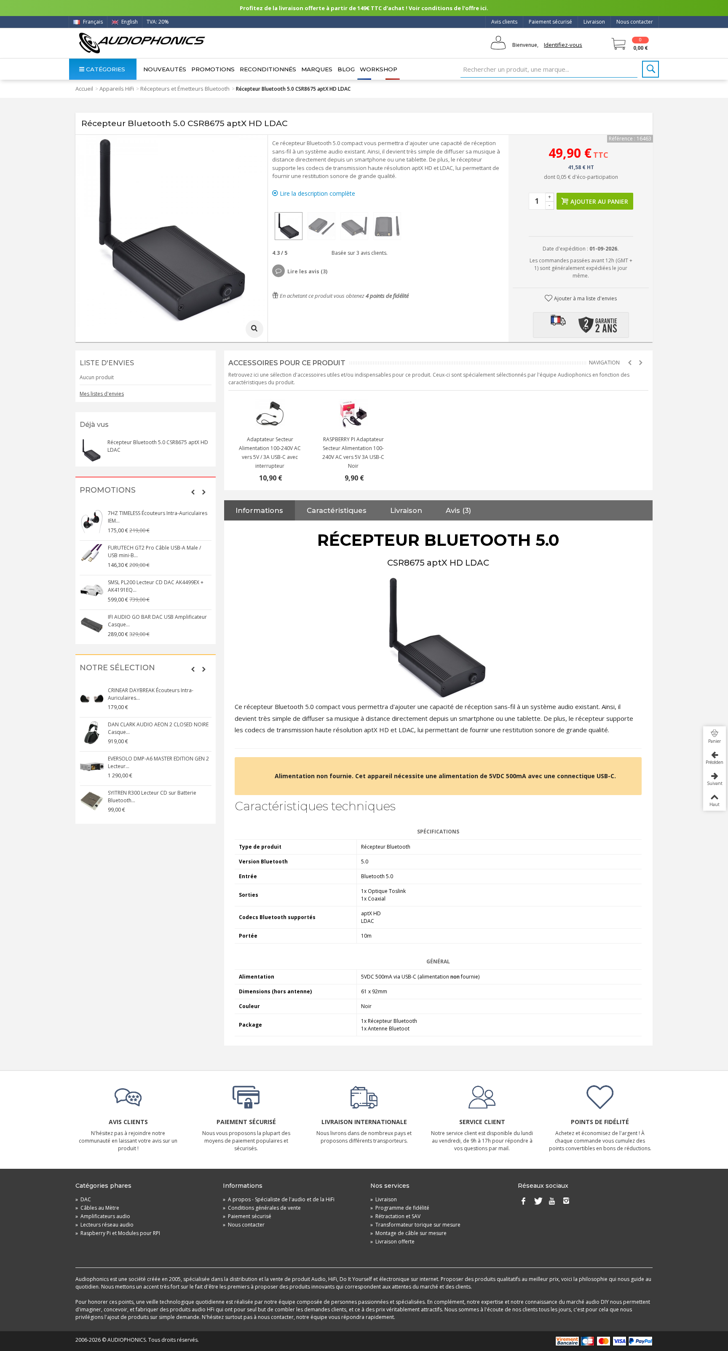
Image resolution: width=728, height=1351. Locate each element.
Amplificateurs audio (102, 1216)
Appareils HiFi (116, 88)
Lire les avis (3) (307, 271)
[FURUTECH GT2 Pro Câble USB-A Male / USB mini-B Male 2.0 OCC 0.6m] (92, 556)
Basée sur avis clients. (358, 252)
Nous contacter (634, 21)
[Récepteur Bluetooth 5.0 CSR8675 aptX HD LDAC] (288, 226)
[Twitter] (537, 1201)
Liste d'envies (107, 363)
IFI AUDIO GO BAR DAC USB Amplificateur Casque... (157, 620)
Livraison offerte (392, 1241)
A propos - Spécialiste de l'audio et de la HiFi (279, 1199)
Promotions (213, 69)
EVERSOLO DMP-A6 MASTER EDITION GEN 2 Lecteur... (158, 762)
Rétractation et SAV (395, 1216)
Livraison (594, 21)
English (129, 21)
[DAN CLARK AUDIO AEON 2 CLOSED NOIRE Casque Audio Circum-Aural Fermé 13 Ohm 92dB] (92, 732)
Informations (259, 510)
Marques (316, 69)
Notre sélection (117, 667)
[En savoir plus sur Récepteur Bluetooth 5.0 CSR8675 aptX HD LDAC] (91, 450)
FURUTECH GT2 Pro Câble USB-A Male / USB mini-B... (154, 551)
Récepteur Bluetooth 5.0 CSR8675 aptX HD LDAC (157, 446)
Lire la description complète (316, 193)
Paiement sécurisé (550, 21)
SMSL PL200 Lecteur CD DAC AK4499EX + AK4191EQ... (155, 586)
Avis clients (504, 21)
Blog (346, 69)
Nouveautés (164, 69)
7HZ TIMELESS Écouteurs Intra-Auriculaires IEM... (157, 517)
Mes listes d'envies (102, 393)
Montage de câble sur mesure (408, 1233)
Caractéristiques (337, 510)
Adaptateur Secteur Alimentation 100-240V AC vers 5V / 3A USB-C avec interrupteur (270, 452)
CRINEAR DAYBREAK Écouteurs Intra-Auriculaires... (150, 694)
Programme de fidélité (399, 1207)
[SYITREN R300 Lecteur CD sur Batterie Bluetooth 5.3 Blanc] (92, 801)
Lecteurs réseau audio (104, 1224)
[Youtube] (551, 1201)
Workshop (378, 69)
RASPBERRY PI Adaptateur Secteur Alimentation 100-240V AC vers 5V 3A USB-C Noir (353, 452)
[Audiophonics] (141, 43)
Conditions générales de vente (262, 1207)
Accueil (84, 88)
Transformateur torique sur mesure (415, 1224)
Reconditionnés (268, 69)
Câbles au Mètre (97, 1207)
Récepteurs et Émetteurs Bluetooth (185, 88)
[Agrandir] (254, 329)
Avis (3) (458, 510)
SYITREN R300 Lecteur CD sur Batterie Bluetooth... (152, 796)
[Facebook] (523, 1201)
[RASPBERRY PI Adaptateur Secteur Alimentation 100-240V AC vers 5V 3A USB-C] (353, 414)
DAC (83, 1199)
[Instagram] (566, 1201)
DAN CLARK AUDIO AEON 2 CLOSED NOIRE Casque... (158, 728)
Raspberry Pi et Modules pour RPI (117, 1233)
